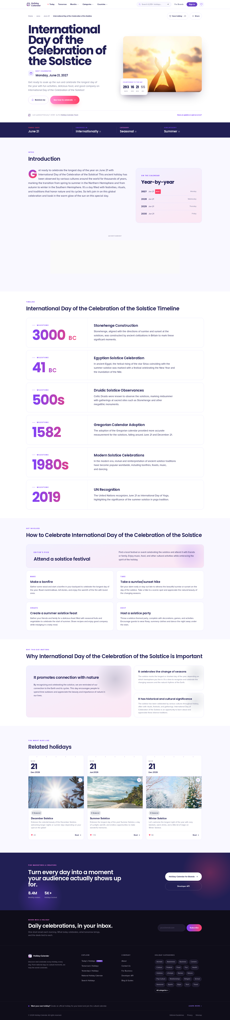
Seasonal (127, 131)
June (38, 16)
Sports (170, 984)
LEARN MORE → (195, 1006)
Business (183, 962)
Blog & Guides (127, 981)
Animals (159, 962)
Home (30, 16)
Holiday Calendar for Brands (182, 876)
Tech (187, 984)
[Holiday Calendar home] (33, 4)
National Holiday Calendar (92, 976)
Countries (101, 4)
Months (73, 4)
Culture (159, 967)
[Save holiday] (80, 780)
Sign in (192, 4)
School (197, 979)
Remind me (40, 100)
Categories (87, 4)
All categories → (162, 990)
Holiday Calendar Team (69, 115)
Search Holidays (88, 981)
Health (194, 967)
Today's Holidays (92, 961)
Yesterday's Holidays (90, 971)
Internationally (87, 131)
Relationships (175, 979)
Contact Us (126, 966)
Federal (169, 967)
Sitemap (199, 1015)
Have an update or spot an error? (189, 115)
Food (178, 967)
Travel (196, 984)
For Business (127, 971)
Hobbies (160, 973)
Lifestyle (170, 973)
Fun (186, 967)
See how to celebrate (63, 100)
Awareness (171, 962)
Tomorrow (62, 4)
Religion (187, 979)
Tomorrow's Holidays (90, 966)
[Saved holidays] (201, 4)
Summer (170, 131)
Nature (190, 973)
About (124, 961)
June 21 (47, 16)
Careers (194, 962)
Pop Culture (161, 979)
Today (52, 4)
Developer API (183, 886)
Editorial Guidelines (177, 1015)
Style (179, 984)
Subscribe (194, 928)
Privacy (189, 1015)
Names (180, 973)
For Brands (178, 4)
